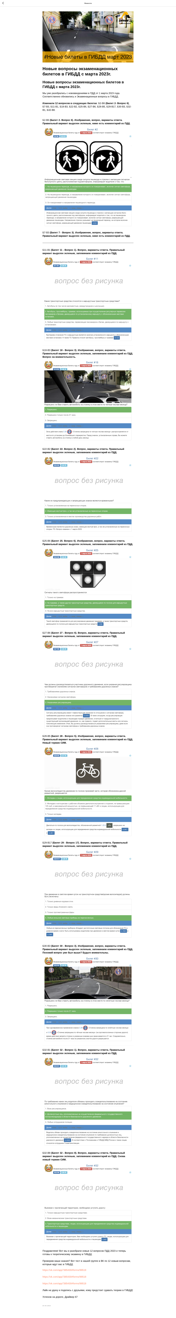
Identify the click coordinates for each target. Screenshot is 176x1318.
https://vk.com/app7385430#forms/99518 (64, 1270)
